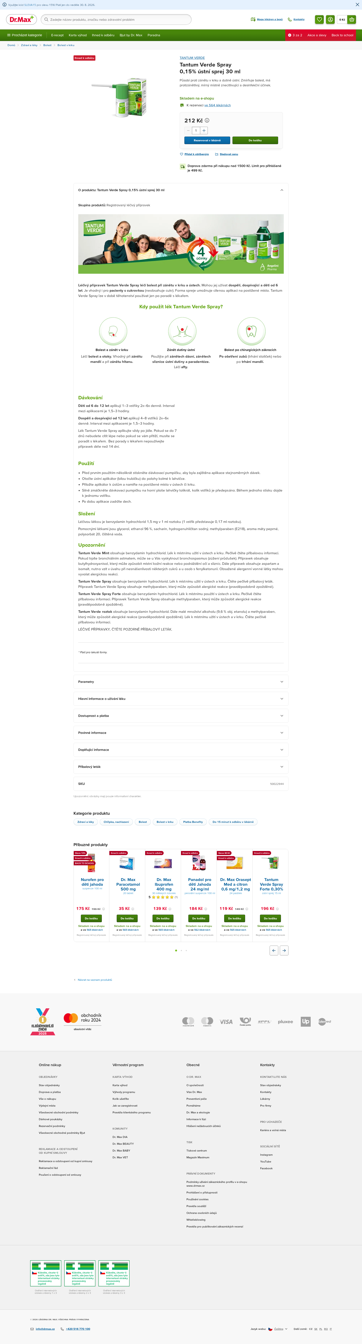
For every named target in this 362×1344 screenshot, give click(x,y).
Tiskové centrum (196, 1150)
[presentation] (91, 863)
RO (326, 1328)
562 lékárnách (202, 929)
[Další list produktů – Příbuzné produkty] (284, 950)
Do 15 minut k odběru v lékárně (233, 821)
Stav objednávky (49, 1085)
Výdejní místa (47, 1105)
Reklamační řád (48, 1167)
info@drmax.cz (45, 1328)
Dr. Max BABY (121, 1150)
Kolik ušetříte (121, 1098)
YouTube (265, 1161)
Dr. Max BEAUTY (123, 1143)
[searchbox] (116, 19)
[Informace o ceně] (207, 120)
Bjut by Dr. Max (131, 35)
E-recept (57, 35)
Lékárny (265, 1098)
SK (316, 1328)
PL (320, 1328)
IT (331, 1328)
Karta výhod (78, 35)
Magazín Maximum (197, 1157)
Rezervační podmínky (52, 1126)
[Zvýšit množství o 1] (204, 130)
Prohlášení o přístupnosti (201, 1192)
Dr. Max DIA (120, 1136)
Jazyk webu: (258, 1328)
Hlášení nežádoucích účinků (203, 1126)
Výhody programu (124, 1092)
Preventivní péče (196, 1098)
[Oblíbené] (319, 19)
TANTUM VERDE (192, 58)
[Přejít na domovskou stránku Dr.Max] (21, 19)
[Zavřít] (357, 4)
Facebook (266, 1168)
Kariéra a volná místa (273, 1130)
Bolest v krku (165, 821)
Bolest (143, 821)
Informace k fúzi (196, 1119)
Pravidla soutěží (196, 1206)
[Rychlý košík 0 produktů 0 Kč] (351, 19)
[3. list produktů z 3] (186, 950)
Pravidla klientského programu (132, 1112)
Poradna (154, 35)
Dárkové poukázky (50, 1119)
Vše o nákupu (47, 1098)
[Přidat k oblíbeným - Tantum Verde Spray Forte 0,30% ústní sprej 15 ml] (284, 853)
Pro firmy (265, 1105)
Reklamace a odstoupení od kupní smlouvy (65, 1161)
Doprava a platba (50, 1092)
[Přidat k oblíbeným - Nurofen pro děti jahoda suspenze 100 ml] (105, 853)
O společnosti (195, 1085)
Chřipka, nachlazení (116, 821)
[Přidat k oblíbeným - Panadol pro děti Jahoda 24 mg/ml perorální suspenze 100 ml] (212, 853)
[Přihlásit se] (330, 19)
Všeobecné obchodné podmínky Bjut (62, 1132)
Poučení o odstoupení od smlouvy (60, 1174)
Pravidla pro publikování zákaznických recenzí (214, 1226)
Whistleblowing (196, 1219)
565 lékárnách (95, 929)
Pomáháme (193, 1105)
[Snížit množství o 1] (188, 130)
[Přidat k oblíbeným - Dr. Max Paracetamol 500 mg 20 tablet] (140, 853)
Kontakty (265, 1092)
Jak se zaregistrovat (125, 1105)
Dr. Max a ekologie (198, 1112)
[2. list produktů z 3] (181, 950)
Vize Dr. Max (194, 1092)
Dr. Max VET (120, 1157)
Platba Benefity (193, 821)
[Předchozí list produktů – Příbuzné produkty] (274, 950)
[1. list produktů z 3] (176, 950)
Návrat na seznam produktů (95, 979)
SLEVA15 (30, 4)
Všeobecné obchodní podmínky (58, 1112)
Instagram (266, 1154)
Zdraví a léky (85, 821)
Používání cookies (197, 1199)
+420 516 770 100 (78, 1328)
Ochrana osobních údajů (201, 1212)
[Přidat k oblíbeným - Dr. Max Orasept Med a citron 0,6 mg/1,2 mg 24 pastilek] (248, 853)
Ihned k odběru (103, 35)
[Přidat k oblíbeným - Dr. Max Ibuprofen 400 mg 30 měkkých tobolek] (176, 853)
